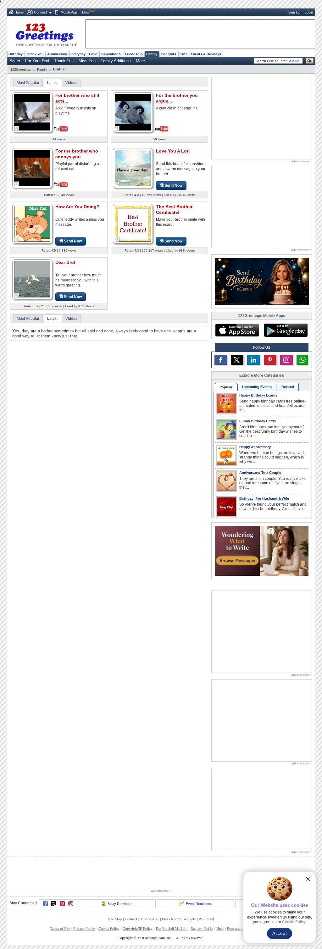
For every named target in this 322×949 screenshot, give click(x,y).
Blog (85, 12)
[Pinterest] (62, 903)
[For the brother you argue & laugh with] (133, 111)
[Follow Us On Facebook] (220, 360)
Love (93, 54)
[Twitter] (53, 903)
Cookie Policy (108, 928)
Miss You (87, 60)
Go (309, 61)
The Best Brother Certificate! (174, 209)
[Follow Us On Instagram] (286, 360)
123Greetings (20, 69)
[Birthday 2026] (262, 281)
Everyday (78, 54)
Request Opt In (202, 928)
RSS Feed (206, 918)
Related (287, 387)
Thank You (35, 54)
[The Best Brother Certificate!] (133, 223)
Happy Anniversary (255, 447)
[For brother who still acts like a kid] (32, 111)
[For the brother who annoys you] (32, 167)
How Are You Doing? (77, 206)
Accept (279, 933)
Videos (71, 82)
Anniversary (57, 54)
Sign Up (294, 12)
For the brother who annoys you (76, 153)
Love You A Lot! (173, 150)
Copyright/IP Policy (138, 928)
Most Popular (28, 82)
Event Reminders (199, 904)
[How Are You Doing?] (32, 223)
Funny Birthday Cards (257, 421)
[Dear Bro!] (32, 279)
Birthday (15, 54)
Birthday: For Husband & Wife (264, 498)
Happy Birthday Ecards (258, 395)
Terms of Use (60, 928)
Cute (183, 54)
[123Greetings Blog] (261, 550)
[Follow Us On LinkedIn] (253, 360)
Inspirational (111, 54)
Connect (40, 12)
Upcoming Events (257, 387)
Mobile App (69, 12)
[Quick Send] (16, 128)
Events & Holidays (206, 54)
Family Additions (116, 60)
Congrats (168, 54)
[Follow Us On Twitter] (237, 360)
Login (309, 12)
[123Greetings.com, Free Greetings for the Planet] (46, 33)
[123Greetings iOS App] (237, 330)
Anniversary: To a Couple (260, 472)
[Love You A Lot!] (133, 167)
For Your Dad (37, 60)
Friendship (134, 54)
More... (142, 60)
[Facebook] (45, 903)
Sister (14, 60)
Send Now (173, 185)
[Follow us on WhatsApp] (302, 360)
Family (151, 54)
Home (19, 12)
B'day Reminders (121, 904)
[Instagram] (70, 903)
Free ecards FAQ (239, 928)
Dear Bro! (65, 262)
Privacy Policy (84, 928)
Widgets (189, 918)
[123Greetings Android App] (286, 330)
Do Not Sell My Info (171, 928)
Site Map (115, 918)
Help (220, 928)
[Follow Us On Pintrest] (270, 360)
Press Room (171, 918)
